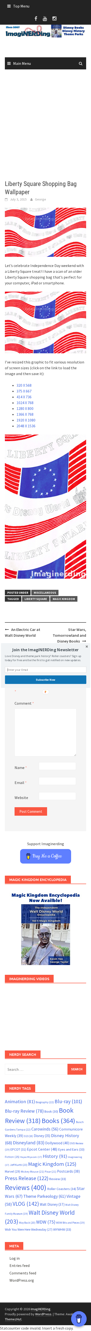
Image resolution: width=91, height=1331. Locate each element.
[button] (45, 649)
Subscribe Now (45, 679)
